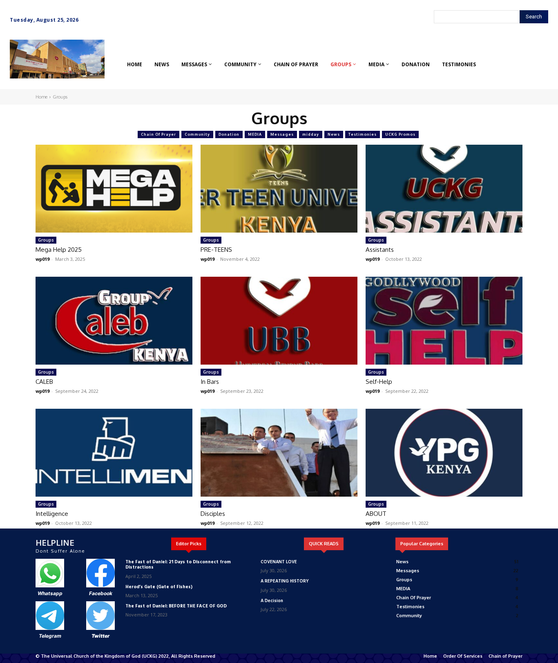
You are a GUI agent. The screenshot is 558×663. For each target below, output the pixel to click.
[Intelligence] (114, 453)
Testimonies (362, 134)
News (334, 134)
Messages (282, 134)
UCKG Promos (400, 134)
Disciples (213, 513)
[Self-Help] (444, 321)
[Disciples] (279, 453)
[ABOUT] (444, 453)
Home (41, 97)
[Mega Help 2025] (114, 189)
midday (310, 134)
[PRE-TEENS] (279, 189)
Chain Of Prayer (158, 134)
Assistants (380, 249)
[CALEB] (114, 321)
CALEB (44, 381)
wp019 (42, 259)
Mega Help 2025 (59, 249)
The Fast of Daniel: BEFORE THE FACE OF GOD (176, 606)
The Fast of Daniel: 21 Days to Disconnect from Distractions (178, 564)
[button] (21, 83)
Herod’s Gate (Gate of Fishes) (158, 587)
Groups (46, 240)
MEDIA (255, 134)
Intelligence (52, 513)
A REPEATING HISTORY (285, 581)
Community (197, 134)
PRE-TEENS (216, 249)
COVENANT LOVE (279, 562)
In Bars (210, 381)
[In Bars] (279, 321)
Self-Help (379, 381)
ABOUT (376, 513)
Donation (229, 134)
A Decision (272, 601)
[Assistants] (444, 189)
